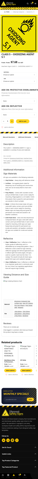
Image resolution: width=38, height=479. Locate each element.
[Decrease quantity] (4, 121)
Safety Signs (6, 162)
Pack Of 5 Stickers (28, 303)
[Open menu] (35, 3)
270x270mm (18, 316)
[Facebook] (3, 440)
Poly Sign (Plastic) (19, 305)
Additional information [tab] (24, 137)
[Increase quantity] (12, 121)
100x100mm (18, 311)
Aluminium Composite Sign (22, 301)
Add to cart (22, 121)
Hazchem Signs (30, 11)
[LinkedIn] (12, 440)
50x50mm (25, 316)
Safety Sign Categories (18, 11)
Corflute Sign (18, 303)
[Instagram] (17, 440)
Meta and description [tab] (9, 137)
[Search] (27, 3)
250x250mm (26, 314)
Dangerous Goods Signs (16, 158)
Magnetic (20, 307)
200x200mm (18, 314)
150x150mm (26, 311)
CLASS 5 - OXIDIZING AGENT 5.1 (15, 160)
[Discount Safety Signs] (8, 3)
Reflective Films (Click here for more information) (17, 109)
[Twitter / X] (8, 440)
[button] (7, 127)
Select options (10, 370)
